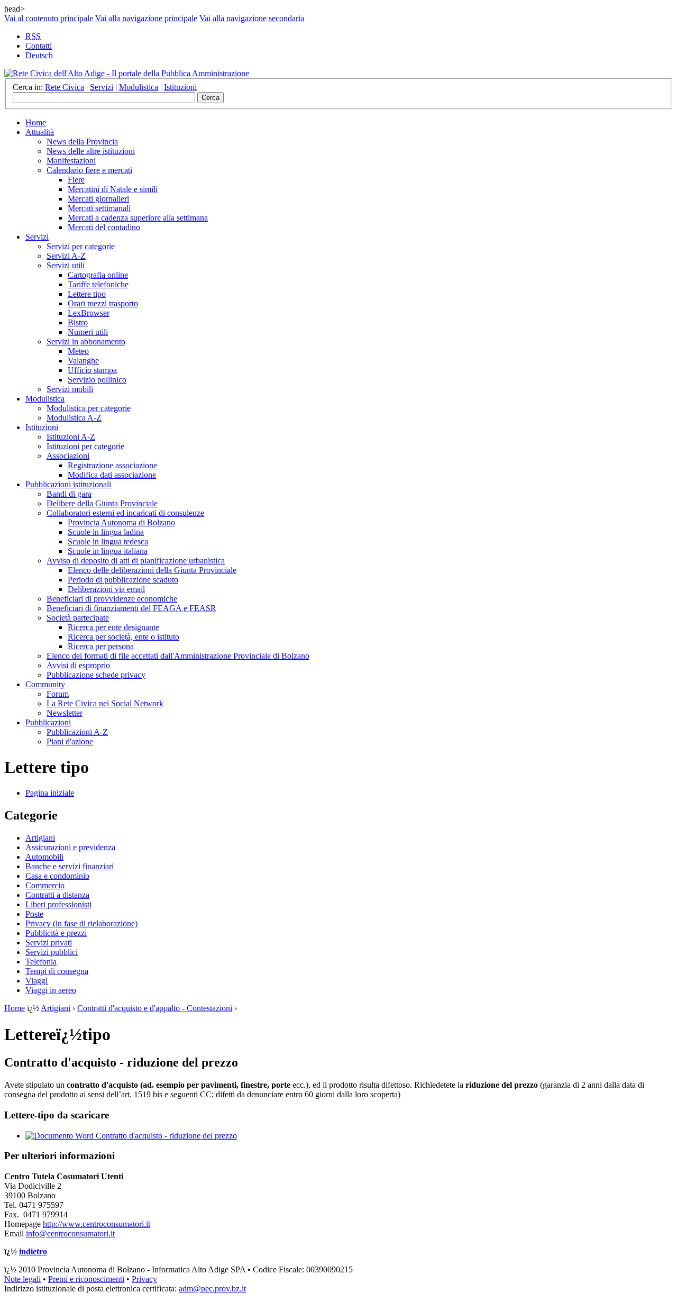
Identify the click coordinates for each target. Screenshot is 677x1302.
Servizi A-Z (66, 255)
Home (35, 122)
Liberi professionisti (58, 904)
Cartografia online (98, 274)
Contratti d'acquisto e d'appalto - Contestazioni (154, 1008)
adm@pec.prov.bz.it (212, 1288)
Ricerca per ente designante (113, 627)
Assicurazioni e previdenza (70, 847)
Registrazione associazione (112, 465)
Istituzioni (180, 87)
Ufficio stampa (92, 370)
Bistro (78, 322)
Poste (34, 913)
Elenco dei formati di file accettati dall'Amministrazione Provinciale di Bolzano (178, 655)
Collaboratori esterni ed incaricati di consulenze (125, 512)
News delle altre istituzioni (91, 151)
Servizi (101, 87)
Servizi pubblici (51, 952)
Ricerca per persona (101, 646)
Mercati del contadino (104, 227)
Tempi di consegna (56, 971)
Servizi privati (48, 942)
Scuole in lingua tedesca (108, 541)
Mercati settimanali (99, 208)
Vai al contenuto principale (48, 18)
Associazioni (68, 455)
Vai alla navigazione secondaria (251, 18)
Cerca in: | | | (105, 87)
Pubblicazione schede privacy (96, 674)
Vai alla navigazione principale (146, 18)
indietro (33, 1251)
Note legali (22, 1278)
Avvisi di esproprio (78, 665)
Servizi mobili (70, 389)
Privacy (144, 1278)
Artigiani (40, 837)
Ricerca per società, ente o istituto (123, 636)
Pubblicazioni (48, 722)
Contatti (38, 45)
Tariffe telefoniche (98, 284)
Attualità (39, 132)
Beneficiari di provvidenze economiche (112, 598)
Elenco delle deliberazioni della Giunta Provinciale (152, 570)
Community (45, 684)
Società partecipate (78, 617)
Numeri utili (88, 331)
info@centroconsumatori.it (70, 1233)
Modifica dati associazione (112, 474)
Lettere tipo (87, 293)
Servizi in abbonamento (86, 341)
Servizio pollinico (97, 379)
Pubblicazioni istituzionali (68, 484)
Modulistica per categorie (89, 408)
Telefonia (41, 961)
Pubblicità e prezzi (56, 932)
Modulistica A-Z (74, 417)
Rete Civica (64, 87)
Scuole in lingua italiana (108, 551)
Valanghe (83, 360)
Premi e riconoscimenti (86, 1278)
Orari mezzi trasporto (103, 303)
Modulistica (138, 87)
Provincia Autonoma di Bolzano (121, 522)
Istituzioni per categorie (85, 446)
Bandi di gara (69, 493)
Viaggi (36, 980)
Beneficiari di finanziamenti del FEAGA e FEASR (131, 608)
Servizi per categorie (81, 246)
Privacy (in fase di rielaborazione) (81, 923)
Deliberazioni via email (106, 589)
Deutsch (39, 55)
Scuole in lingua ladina (106, 531)
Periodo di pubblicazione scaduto (123, 579)
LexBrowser (88, 312)
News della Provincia (82, 141)
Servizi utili (66, 265)
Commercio (45, 885)
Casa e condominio (57, 875)
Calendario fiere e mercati (89, 170)
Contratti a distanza (57, 894)
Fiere (76, 179)
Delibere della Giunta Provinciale (102, 503)
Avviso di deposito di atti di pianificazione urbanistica (136, 560)
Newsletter (65, 712)
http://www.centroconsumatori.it (96, 1223)
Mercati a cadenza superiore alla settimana (138, 217)
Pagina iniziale (49, 792)
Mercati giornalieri (98, 198)
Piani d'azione (70, 741)
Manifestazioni (71, 160)
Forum (58, 693)
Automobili (44, 856)
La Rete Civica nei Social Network (105, 703)
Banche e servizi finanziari (69, 866)
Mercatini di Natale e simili (113, 189)
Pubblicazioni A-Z (77, 731)
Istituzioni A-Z (71, 436)
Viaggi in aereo (50, 990)
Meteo (78, 351)
